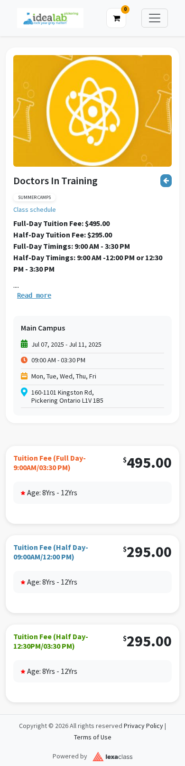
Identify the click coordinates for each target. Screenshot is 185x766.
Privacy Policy (143, 726)
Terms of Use (92, 737)
